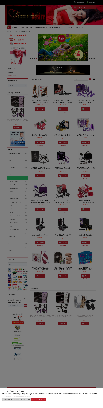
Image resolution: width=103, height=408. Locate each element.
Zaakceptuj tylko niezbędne (11, 399)
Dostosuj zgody (25, 399)
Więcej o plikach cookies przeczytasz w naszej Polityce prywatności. (16, 396)
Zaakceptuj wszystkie (38, 399)
